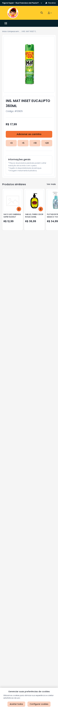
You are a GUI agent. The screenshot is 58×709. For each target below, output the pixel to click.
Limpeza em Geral (16, 31)
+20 (47, 143)
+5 (23, 143)
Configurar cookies (39, 704)
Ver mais (51, 184)
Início (4, 31)
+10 (35, 143)
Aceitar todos (16, 704)
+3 (11, 143)
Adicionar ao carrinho (29, 134)
